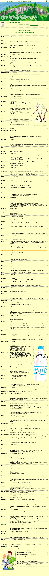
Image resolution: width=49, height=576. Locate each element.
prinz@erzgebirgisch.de (24, 24)
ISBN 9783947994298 (34, 25)
